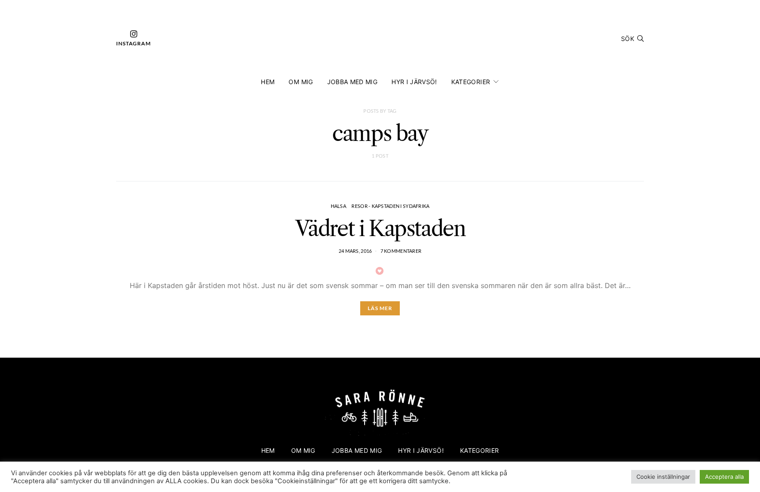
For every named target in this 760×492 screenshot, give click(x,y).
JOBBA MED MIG (352, 81)
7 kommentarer (401, 251)
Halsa (338, 206)
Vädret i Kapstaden (380, 228)
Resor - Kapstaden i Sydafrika (390, 206)
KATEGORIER (470, 81)
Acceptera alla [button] (724, 476)
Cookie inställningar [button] (663, 476)
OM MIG (301, 81)
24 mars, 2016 (355, 251)
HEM (267, 81)
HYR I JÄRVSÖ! (414, 81)
